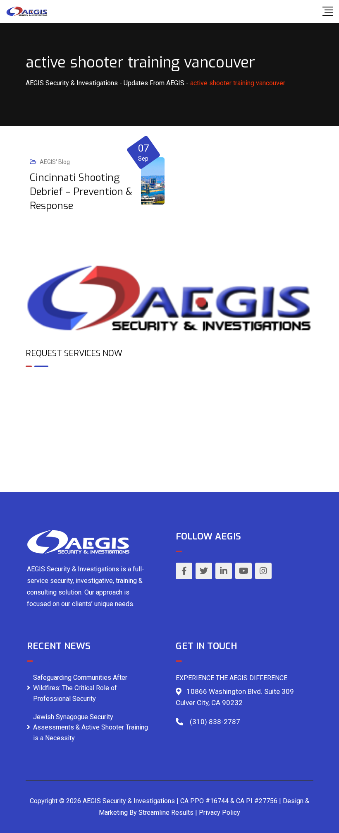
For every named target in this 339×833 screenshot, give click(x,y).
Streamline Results (165, 812)
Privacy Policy (219, 812)
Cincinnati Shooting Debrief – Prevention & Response (81, 191)
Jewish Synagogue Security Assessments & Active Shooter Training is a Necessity (90, 727)
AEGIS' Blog (55, 162)
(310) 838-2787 (215, 721)
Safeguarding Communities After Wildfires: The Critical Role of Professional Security (80, 688)
